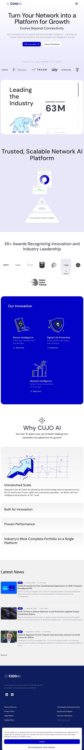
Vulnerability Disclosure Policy (68, 707)
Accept (42, 742)
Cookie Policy (9, 720)
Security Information (64, 716)
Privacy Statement (49, 747)
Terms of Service (10, 707)
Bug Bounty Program (64, 711)
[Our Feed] (12, 694)
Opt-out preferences (35, 747)
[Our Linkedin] (6, 694)
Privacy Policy (9, 711)
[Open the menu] (76, 3)
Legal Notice (9, 716)
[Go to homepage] (14, 4)
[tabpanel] (42, 181)
